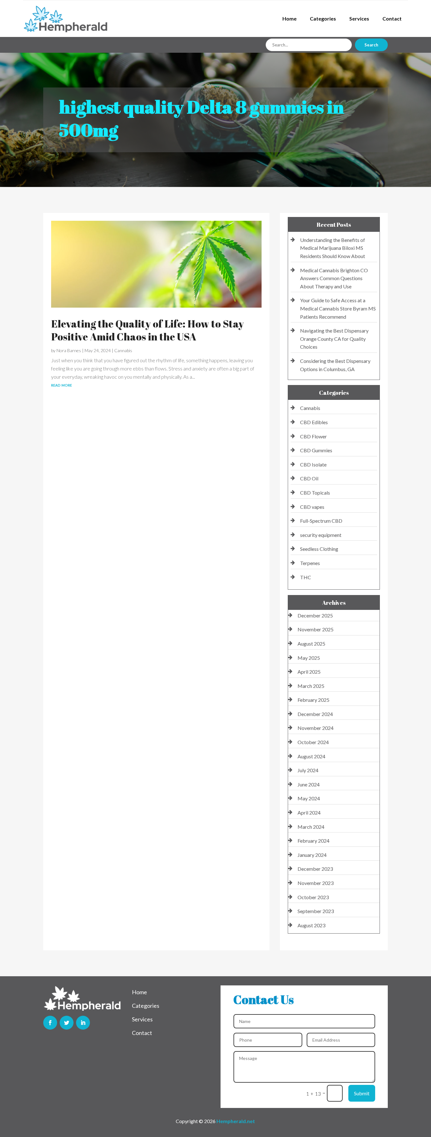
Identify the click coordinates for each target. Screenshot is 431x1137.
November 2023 (316, 883)
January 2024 (312, 855)
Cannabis (123, 350)
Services (359, 18)
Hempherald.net (235, 1121)
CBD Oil (309, 478)
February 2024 (313, 841)
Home (289, 18)
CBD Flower (313, 436)
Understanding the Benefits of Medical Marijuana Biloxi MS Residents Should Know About (332, 248)
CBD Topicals (315, 493)
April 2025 (309, 672)
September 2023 (316, 911)
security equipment (320, 535)
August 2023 (311, 925)
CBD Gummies (316, 450)
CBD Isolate (313, 464)
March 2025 (311, 686)
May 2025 (309, 658)
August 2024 (311, 756)
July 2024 (308, 770)
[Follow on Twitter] (67, 1023)
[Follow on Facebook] (50, 1023)
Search (371, 44)
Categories (323, 18)
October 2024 (313, 742)
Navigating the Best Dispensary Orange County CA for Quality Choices (334, 339)
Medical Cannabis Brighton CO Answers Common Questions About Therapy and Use (334, 278)
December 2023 (315, 869)
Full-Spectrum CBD (321, 521)
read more (61, 385)
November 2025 (316, 629)
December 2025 (315, 615)
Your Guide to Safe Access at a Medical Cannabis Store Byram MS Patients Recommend (338, 308)
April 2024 (309, 812)
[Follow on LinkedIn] (83, 1023)
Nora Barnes (68, 350)
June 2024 (309, 784)
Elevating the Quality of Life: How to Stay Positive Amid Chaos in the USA (147, 330)
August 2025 (311, 644)
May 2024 (309, 798)
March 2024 (311, 827)
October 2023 (313, 897)
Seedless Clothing (319, 549)
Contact (392, 18)
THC (305, 577)
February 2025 (313, 700)
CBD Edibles (314, 422)
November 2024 (316, 728)
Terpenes (310, 563)
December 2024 (315, 714)
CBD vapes (312, 507)
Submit (361, 1093)
